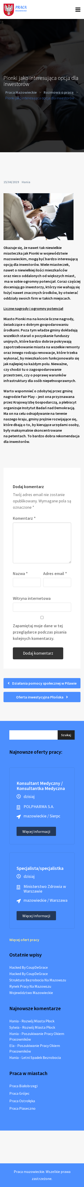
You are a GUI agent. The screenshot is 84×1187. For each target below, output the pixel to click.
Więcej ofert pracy (24, 939)
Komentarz (24, 518)
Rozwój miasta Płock (37, 1021)
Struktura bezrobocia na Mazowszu (37, 980)
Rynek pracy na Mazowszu (30, 986)
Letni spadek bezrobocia (41, 1057)
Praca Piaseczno (22, 1108)
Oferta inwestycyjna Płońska (40, 697)
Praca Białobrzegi (23, 1085)
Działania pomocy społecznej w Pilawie (44, 683)
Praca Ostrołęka (22, 1100)
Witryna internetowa (32, 598)
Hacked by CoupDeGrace (28, 967)
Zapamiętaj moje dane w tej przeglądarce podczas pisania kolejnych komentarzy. (39, 632)
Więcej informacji (36, 831)
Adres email (55, 573)
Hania (26, 182)
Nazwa (20, 573)
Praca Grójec (19, 1093)
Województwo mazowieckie (31, 992)
